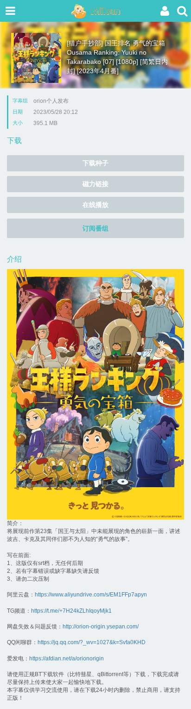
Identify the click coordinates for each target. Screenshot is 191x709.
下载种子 (95, 163)
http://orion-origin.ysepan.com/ (101, 626)
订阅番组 (95, 228)
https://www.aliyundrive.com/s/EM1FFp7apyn (91, 594)
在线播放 (95, 204)
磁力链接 (95, 184)
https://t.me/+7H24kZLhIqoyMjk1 (71, 611)
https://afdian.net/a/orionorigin (66, 658)
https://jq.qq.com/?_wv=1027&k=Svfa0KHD (92, 642)
